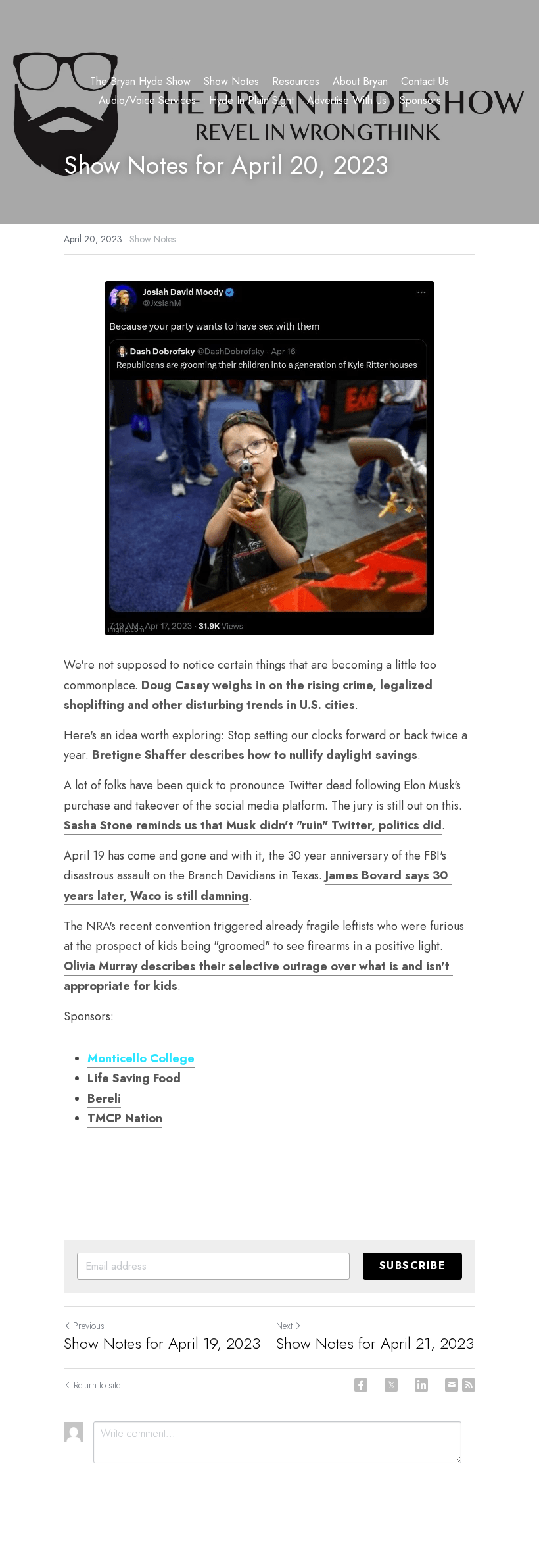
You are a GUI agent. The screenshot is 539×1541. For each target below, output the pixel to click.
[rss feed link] (468, 1385)
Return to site (97, 1385)
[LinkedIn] (421, 1385)
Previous (89, 1325)
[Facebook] (360, 1385)
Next (284, 1325)
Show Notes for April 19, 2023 (162, 1343)
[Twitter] (391, 1385)
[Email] (451, 1385)
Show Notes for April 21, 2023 (375, 1343)
